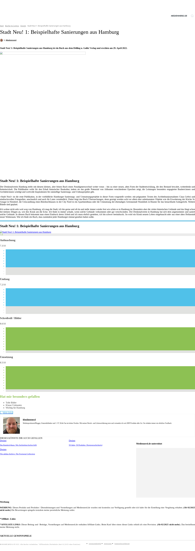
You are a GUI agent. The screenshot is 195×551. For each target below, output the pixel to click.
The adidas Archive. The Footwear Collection (17, 454)
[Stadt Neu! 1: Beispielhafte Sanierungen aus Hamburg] (25, 232)
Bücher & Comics (12, 26)
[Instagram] (24, 427)
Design (23, 26)
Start (2, 26)
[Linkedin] (29, 427)
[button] (192, 16)
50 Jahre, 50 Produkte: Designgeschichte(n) (85, 445)
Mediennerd (11, 40)
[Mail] (34, 427)
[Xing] (39, 427)
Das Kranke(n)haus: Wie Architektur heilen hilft (18, 445)
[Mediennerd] (2, 40)
